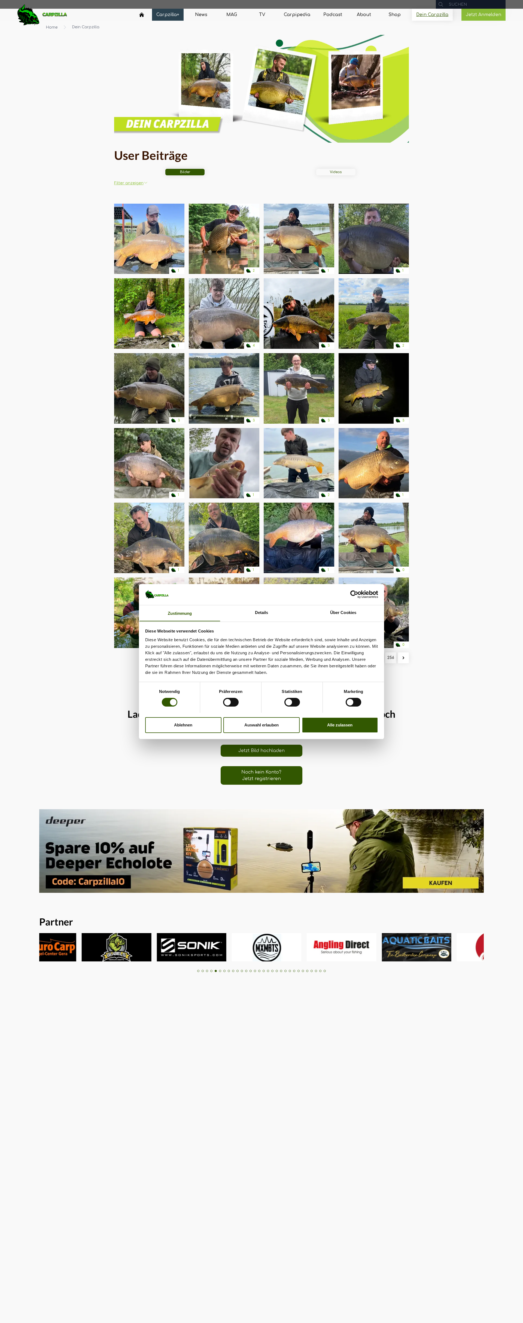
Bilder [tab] (185, 172)
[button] (198, 971)
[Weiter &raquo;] (403, 657)
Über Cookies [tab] (343, 612)
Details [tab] (261, 612)
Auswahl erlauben (261, 724)
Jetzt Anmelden (483, 14)
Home (52, 27)
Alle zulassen (339, 724)
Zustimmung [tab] (180, 613)
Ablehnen (183, 724)
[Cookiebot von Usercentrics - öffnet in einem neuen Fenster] (354, 594)
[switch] (231, 702)
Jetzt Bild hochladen (261, 750)
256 (390, 658)
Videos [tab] (336, 172)
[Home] (142, 15)
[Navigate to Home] (142, 16)
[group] (60, 947)
